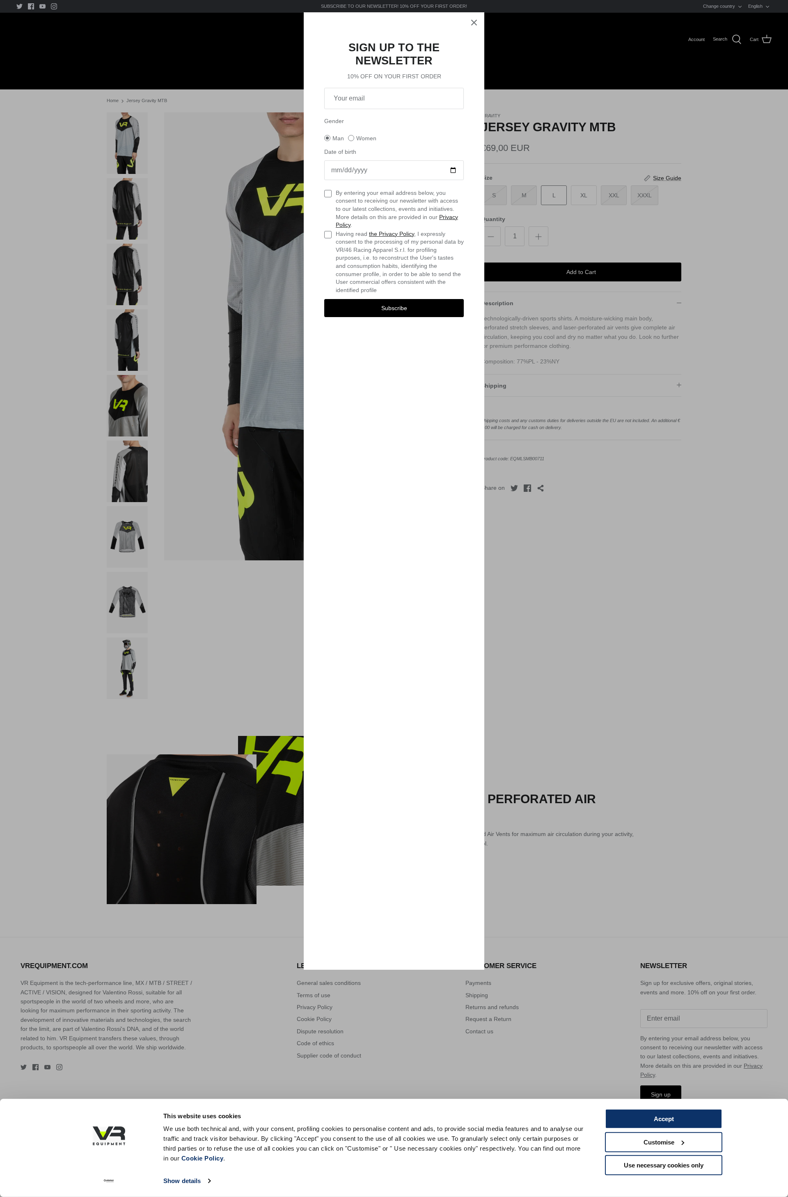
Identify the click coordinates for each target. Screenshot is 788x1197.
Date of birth (340, 151)
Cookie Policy (202, 1158)
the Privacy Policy (391, 234)
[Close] (474, 23)
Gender (334, 121)
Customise (659, 1141)
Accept (664, 1118)
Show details (182, 1180)
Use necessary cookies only (663, 1165)
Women (366, 138)
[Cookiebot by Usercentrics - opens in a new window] (109, 1181)
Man (338, 138)
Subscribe (394, 308)
